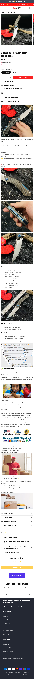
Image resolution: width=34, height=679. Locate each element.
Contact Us (6, 644)
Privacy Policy (7, 627)
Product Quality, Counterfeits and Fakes (13, 658)
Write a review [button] (17, 567)
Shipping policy (17, 674)
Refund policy (18, 672)
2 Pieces (15, 72)
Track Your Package (8, 651)
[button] (3, 8)
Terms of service (8, 674)
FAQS (4, 655)
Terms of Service (7, 634)
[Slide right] (20, 48)
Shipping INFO (7, 647)
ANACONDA (6, 72)
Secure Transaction (8, 630)
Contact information (26, 674)
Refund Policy (7, 619)
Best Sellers (14, 12)
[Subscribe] (29, 594)
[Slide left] (13, 48)
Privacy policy (26, 672)
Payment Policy (7, 623)
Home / (3, 12)
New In (7, 12)
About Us (5, 616)
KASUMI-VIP (11, 672)
